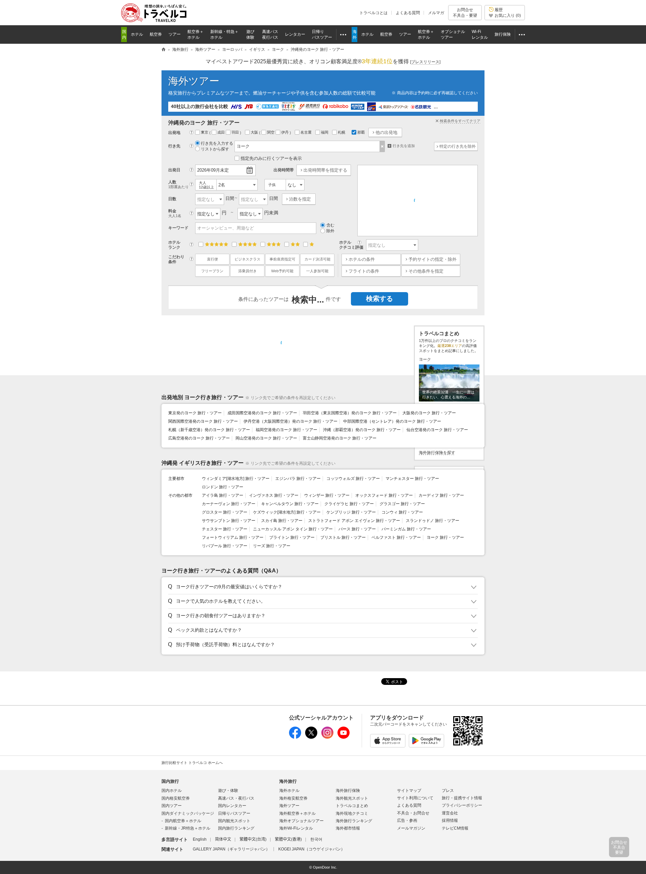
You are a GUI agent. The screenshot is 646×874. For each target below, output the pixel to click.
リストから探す (215, 149)
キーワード (178, 227)
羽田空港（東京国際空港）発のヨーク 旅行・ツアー (350, 413)
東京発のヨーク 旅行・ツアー (195, 413)
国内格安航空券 (176, 798)
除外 (330, 231)
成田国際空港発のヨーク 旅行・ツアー (262, 413)
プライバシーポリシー (462, 805)
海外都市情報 (348, 828)
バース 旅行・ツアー (357, 529)
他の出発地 (386, 132)
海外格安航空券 (293, 798)
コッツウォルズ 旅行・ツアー (353, 478)
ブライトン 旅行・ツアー (292, 537)
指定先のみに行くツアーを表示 (271, 158)
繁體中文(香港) (288, 839)
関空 (271, 132)
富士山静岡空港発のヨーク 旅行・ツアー (339, 438)
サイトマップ (409, 790)
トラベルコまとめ (352, 805)
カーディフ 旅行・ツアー (441, 495)
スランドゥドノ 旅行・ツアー (432, 520)
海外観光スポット (352, 798)
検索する (379, 298)
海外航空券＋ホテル (297, 813)
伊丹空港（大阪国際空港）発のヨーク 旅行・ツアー (290, 421)
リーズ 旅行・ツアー (271, 546)
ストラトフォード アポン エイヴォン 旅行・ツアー (354, 520)
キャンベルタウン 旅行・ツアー (290, 503)
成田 (221, 132)
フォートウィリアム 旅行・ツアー (232, 537)
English (200, 839)
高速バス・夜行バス (236, 798)
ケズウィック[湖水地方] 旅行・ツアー (287, 512)
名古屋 (306, 132)
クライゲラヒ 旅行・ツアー (349, 503)
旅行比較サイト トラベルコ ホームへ (192, 763)
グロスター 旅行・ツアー (224, 512)
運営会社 (450, 813)
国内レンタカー (232, 805)
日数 (172, 199)
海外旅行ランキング (354, 820)
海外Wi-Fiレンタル (296, 828)
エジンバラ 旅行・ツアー (298, 478)
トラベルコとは (373, 13)
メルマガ (436, 13)
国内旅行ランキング (236, 828)
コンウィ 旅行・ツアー (402, 512)
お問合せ (465, 12)
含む (330, 225)
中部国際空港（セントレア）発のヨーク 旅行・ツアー (392, 421)
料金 (174, 213)
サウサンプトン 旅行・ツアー (228, 520)
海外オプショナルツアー (301, 820)
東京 (205, 132)
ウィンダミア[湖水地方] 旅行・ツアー (236, 478)
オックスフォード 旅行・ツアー (384, 495)
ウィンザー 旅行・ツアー (327, 495)
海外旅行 (288, 781)
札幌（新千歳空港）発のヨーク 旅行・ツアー (209, 429)
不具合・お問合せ (413, 813)
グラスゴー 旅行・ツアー (402, 503)
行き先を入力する (217, 143)
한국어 (316, 839)
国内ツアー (172, 805)
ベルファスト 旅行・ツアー (396, 537)
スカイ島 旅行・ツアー (281, 520)
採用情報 (450, 820)
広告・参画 (407, 820)
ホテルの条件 (362, 259)
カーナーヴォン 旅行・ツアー (228, 503)
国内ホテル (172, 790)
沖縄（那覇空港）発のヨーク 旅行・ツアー (362, 429)
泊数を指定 (300, 199)
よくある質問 (408, 13)
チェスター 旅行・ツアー (224, 529)
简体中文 (223, 839)
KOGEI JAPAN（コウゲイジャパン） (311, 849)
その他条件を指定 (425, 271)
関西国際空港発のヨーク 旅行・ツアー (203, 421)
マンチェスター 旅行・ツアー (412, 478)
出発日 (174, 170)
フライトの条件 (364, 271)
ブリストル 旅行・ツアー (343, 537)
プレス (448, 790)
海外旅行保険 (348, 790)
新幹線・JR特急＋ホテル (187, 828)
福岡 (325, 132)
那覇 (361, 132)
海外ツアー (193, 80)
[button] (322, 587)
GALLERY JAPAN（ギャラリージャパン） (231, 849)
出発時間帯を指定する (325, 170)
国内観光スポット (234, 820)
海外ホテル (289, 790)
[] (425, 62)
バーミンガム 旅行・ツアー (406, 529)
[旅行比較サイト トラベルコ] (164, 49)
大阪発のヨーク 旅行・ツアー (429, 413)
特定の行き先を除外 (457, 146)
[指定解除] (382, 146)
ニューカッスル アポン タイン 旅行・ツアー (293, 529)
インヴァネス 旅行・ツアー (273, 495)
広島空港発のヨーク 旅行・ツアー (199, 438)
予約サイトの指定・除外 (432, 259)
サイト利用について (415, 798)
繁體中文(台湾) (253, 839)
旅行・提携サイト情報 (462, 798)
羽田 (235, 132)
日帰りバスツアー (234, 813)
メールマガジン (411, 828)
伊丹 (285, 132)
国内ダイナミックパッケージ (188, 813)
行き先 (174, 146)
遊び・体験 (228, 790)
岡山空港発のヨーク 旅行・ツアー (266, 438)
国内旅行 (170, 781)
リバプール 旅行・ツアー (224, 546)
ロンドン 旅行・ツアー (222, 487)
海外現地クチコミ (352, 813)
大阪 (255, 132)
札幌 (342, 132)
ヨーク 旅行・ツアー (445, 537)
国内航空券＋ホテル (183, 820)
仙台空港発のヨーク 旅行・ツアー (437, 429)
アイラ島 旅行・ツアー (222, 495)
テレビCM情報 (455, 828)
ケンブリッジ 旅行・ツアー (351, 512)
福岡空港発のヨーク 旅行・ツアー (286, 429)
